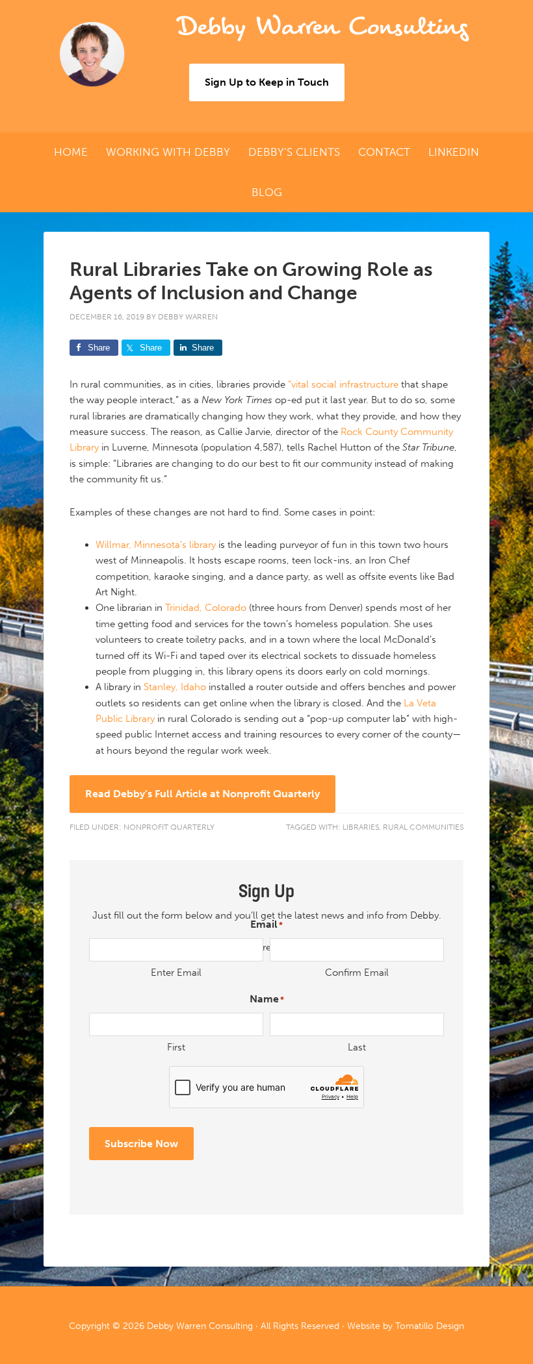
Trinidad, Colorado (205, 608)
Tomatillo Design (429, 1326)
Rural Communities (423, 827)
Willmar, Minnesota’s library (156, 545)
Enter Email (176, 972)
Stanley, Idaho (175, 687)
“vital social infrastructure (343, 384)
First (176, 1047)
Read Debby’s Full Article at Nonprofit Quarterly (202, 793)
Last (357, 1047)
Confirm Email (357, 972)
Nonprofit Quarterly (169, 827)
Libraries (361, 827)
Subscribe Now (141, 1143)
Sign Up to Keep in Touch (267, 82)
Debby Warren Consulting (322, 26)
